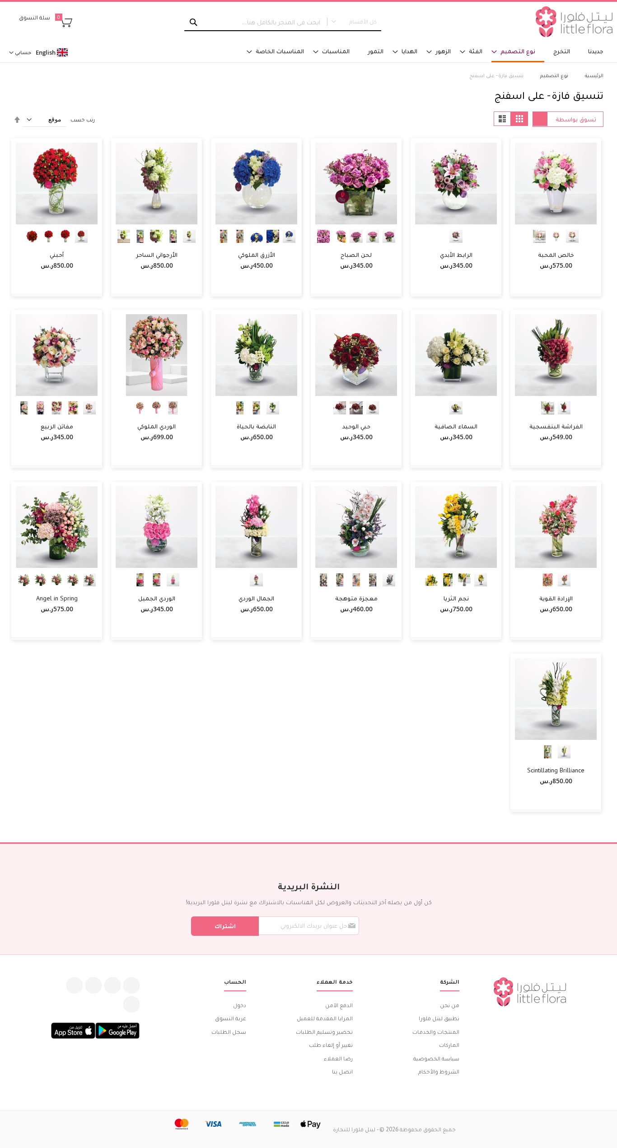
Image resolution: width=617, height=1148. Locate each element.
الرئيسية (593, 75)
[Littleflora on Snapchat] (131, 1004)
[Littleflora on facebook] (131, 985)
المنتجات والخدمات (435, 1032)
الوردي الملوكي (156, 426)
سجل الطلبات (228, 1032)
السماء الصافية (456, 426)
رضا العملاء (338, 1058)
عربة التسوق (230, 1018)
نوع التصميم (553, 75)
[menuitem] (595, 51)
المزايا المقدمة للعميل (325, 1018)
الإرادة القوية (556, 598)
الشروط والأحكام (438, 1071)
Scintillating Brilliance (555, 770)
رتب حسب (82, 119)
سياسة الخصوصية (436, 1058)
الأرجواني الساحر (157, 255)
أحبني (57, 255)
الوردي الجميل (156, 598)
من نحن (449, 1005)
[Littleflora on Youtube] (74, 985)
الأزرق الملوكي (256, 255)
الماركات (449, 1045)
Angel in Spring (57, 598)
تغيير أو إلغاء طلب (331, 1045)
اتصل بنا (342, 1071)
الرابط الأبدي (456, 255)
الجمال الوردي (256, 598)
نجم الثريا (456, 598)
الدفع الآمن (339, 1005)
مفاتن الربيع (57, 426)
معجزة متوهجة (356, 598)
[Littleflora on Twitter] (112, 985)
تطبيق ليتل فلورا (439, 1018)
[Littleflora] (574, 21)
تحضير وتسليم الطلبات (324, 1032)
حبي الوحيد (356, 426)
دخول (239, 1005)
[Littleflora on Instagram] (93, 985)
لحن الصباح (356, 255)
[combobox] (282, 22)
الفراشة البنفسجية (556, 426)
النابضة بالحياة (256, 426)
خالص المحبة (556, 255)
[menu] (411, 52)
